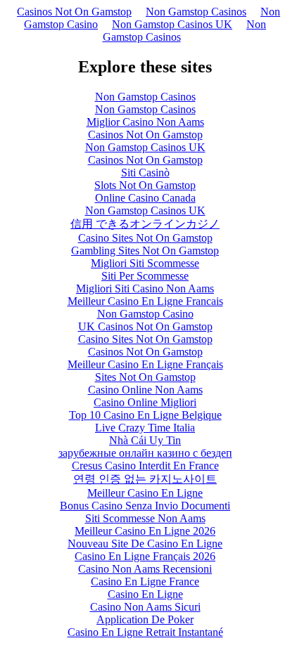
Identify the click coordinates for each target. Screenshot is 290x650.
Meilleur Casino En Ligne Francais (145, 301)
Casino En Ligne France (145, 581)
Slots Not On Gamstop (145, 185)
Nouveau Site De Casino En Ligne (145, 544)
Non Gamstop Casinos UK (172, 24)
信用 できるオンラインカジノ (145, 224)
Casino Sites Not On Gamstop (145, 238)
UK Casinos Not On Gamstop (145, 326)
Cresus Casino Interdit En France (145, 466)
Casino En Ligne (145, 594)
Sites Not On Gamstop (145, 377)
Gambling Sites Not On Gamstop (145, 250)
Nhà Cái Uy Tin (145, 440)
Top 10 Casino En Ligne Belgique (145, 415)
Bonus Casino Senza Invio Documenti (145, 506)
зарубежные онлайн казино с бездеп (145, 453)
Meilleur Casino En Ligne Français (145, 364)
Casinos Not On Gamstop (74, 12)
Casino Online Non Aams (145, 390)
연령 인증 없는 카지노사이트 (145, 479)
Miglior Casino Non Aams (145, 122)
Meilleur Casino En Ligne (145, 493)
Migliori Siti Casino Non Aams (145, 288)
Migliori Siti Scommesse (145, 263)
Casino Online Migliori (145, 402)
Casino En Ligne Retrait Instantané (145, 632)
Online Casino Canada (145, 198)
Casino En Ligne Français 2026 (145, 556)
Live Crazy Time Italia (145, 428)
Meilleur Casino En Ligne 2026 (145, 531)
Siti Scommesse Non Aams (145, 518)
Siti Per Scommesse (145, 276)
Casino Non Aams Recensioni (145, 569)
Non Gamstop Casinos (196, 12)
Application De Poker (145, 619)
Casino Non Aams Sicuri (145, 607)
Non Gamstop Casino (145, 314)
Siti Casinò (145, 172)
